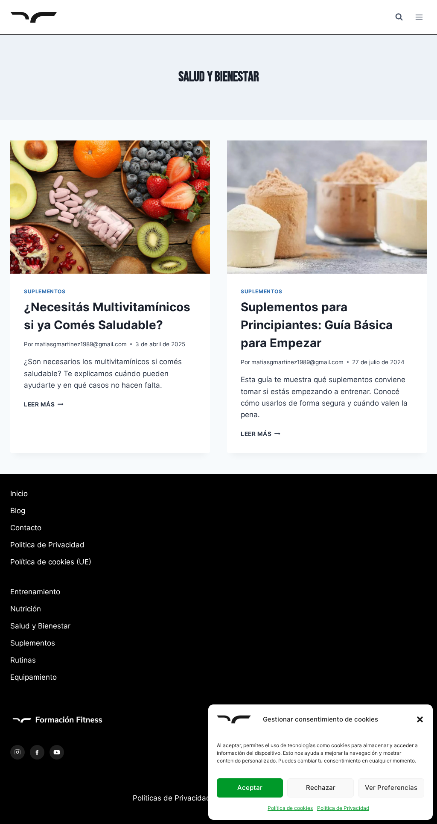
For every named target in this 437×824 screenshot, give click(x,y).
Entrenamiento (35, 591)
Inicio (19, 493)
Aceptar (249, 787)
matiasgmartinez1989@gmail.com (81, 344)
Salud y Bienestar (40, 626)
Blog (17, 510)
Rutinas (23, 660)
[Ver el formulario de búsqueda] (399, 17)
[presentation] (110, 207)
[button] (420, 719)
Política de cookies (290, 808)
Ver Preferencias (391, 787)
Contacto (25, 527)
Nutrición (25, 609)
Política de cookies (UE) (50, 562)
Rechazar (320, 787)
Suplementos (45, 291)
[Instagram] (17, 752)
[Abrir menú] (419, 16)
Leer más (44, 404)
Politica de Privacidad (343, 808)
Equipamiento (33, 677)
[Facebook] (37, 752)
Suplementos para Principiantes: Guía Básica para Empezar (317, 325)
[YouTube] (57, 752)
